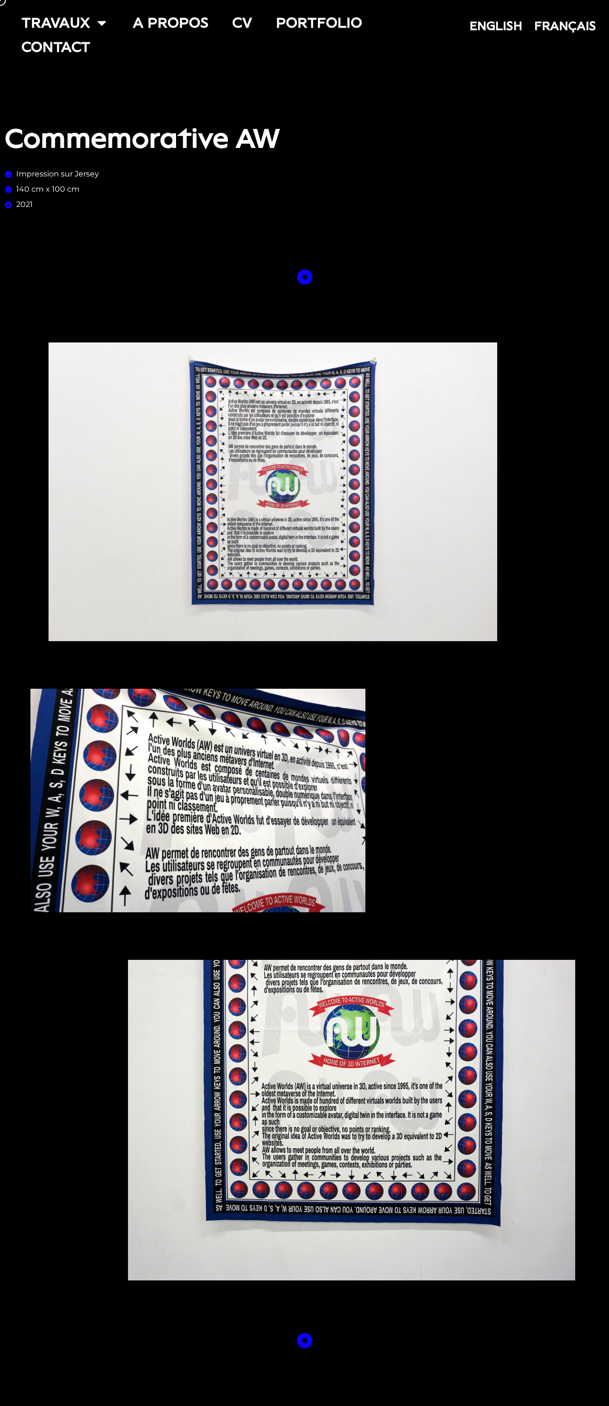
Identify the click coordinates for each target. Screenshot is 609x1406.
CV (242, 22)
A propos (170, 22)
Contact (55, 47)
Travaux (55, 22)
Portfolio (319, 22)
